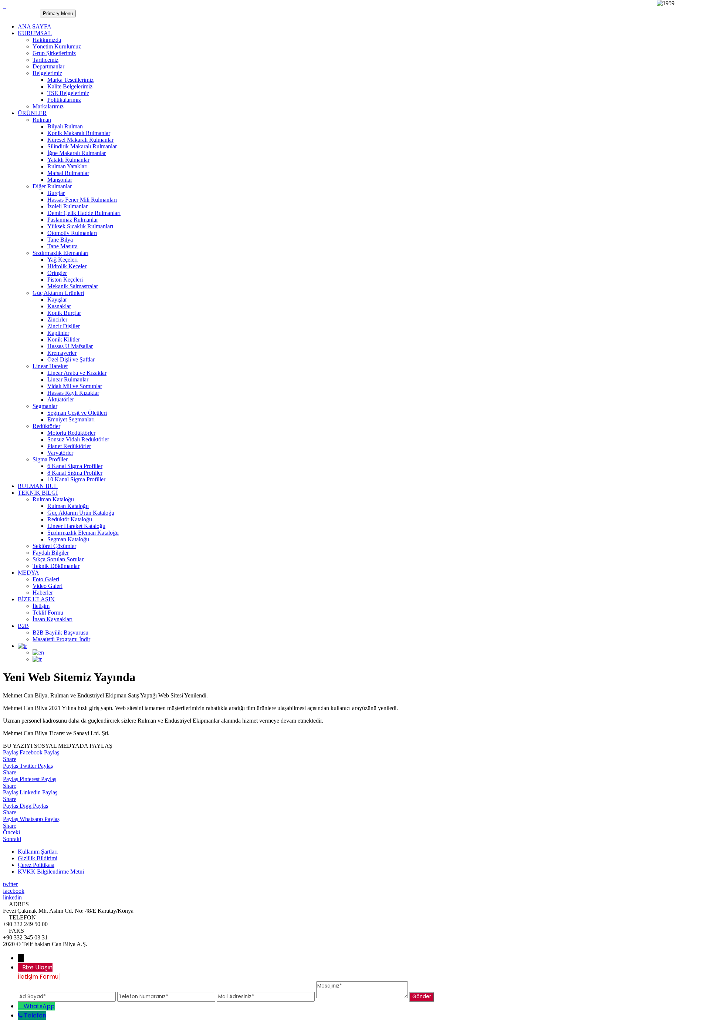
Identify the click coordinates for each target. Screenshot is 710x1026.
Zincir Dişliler (63, 326)
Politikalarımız (64, 100)
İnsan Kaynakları (52, 619)
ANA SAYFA (34, 26)
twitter (10, 884)
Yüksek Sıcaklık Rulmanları (80, 226)
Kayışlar (57, 299)
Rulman (42, 120)
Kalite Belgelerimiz (69, 86)
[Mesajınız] (362, 996)
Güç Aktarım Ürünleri (58, 293)
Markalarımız (48, 106)
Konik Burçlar (64, 313)
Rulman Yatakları (67, 166)
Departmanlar (48, 66)
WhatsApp (39, 1006)
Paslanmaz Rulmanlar (72, 219)
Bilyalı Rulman (65, 126)
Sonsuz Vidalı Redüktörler (78, 439)
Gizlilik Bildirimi (37, 858)
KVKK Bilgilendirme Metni (51, 871)
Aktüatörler (60, 399)
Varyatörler (60, 453)
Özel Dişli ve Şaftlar (71, 359)
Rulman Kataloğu (53, 499)
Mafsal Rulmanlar (68, 173)
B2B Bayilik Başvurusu (60, 632)
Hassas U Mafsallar (70, 346)
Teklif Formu (48, 612)
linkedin (12, 897)
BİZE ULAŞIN (36, 599)
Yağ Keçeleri (62, 259)
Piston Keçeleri (65, 279)
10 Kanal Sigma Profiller (76, 479)
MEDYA (28, 572)
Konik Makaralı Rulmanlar (78, 133)
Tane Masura (62, 246)
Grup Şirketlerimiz (54, 53)
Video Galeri (47, 586)
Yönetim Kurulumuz (57, 46)
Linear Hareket (50, 366)
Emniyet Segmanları (71, 419)
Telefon (35, 1015)
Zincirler (57, 319)
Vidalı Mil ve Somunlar (74, 386)
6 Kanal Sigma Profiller (74, 466)
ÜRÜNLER (32, 113)
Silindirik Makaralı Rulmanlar (82, 146)
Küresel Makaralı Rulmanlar (80, 140)
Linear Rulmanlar (67, 379)
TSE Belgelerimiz (68, 93)
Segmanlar (45, 406)
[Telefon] (21, 1015)
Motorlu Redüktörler (71, 433)
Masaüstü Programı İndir (61, 639)
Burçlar (56, 193)
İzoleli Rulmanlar (67, 206)
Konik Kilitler (63, 339)
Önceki (11, 832)
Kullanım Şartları (38, 851)
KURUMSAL (35, 33)
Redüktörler (46, 426)
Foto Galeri (46, 579)
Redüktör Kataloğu (69, 519)
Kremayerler (62, 353)
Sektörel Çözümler (54, 546)
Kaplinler (58, 333)
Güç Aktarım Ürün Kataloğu (80, 512)
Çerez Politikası (36, 865)
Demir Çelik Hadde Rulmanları (84, 213)
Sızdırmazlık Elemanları (60, 253)
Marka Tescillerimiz (70, 80)
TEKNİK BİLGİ (38, 493)
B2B (23, 626)
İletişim (41, 606)
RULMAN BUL (38, 486)
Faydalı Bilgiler (51, 552)
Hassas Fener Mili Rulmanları (82, 199)
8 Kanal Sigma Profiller (74, 473)
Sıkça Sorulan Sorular (58, 559)
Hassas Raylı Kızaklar (73, 393)
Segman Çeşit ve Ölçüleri (77, 413)
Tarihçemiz (45, 60)
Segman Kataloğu (68, 539)
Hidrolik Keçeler (67, 266)
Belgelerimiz (47, 73)
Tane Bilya (60, 239)
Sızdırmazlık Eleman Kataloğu (83, 532)
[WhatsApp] (21, 1006)
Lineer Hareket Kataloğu (76, 526)
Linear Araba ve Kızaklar (76, 373)
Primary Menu (58, 13)
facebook (13, 891)
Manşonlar (59, 179)
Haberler (43, 592)
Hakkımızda (47, 40)
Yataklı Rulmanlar (68, 160)
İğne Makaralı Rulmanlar (76, 153)
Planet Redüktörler (69, 446)
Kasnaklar (59, 306)
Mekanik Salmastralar (72, 286)
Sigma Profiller (50, 459)
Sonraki (12, 839)
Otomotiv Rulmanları (72, 233)
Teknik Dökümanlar (56, 566)
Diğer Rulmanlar (52, 186)
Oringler (57, 273)
